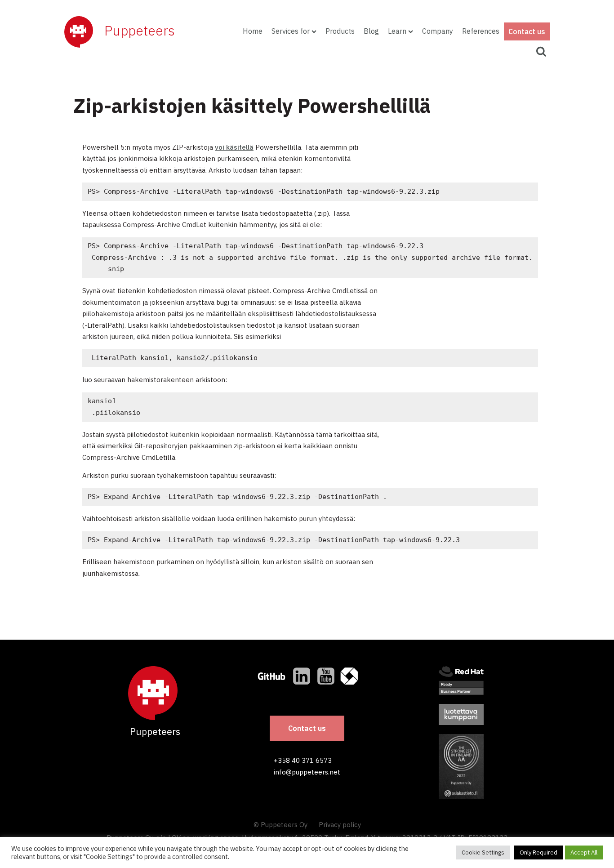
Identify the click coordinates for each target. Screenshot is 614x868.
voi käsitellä (234, 147)
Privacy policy (340, 824)
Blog (371, 31)
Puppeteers (139, 30)
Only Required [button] (538, 852)
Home (253, 31)
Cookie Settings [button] (483, 852)
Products (340, 31)
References (480, 31)
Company (437, 31)
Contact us (526, 31)
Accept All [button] (583, 852)
